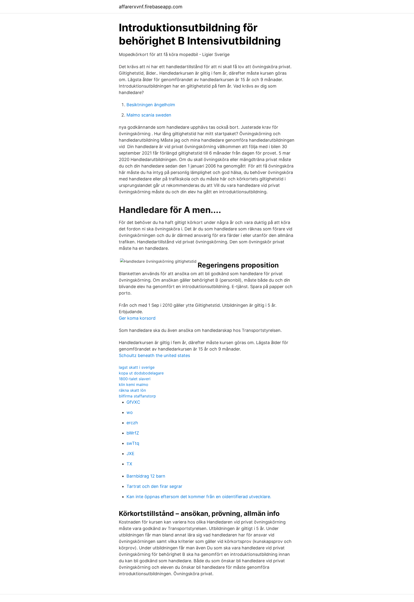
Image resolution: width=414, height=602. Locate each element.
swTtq (132, 443)
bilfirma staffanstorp (137, 396)
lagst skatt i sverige (137, 367)
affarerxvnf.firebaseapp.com (150, 6)
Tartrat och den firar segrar (154, 486)
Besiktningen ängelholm (150, 104)
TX (129, 463)
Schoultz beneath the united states (154, 355)
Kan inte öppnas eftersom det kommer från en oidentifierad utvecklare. (198, 496)
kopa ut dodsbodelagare (141, 373)
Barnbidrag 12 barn (145, 476)
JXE (130, 453)
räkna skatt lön (132, 390)
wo (129, 412)
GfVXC (133, 402)
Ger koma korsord (137, 318)
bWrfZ (132, 432)
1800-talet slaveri (134, 378)
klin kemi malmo (133, 384)
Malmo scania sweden (148, 114)
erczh (132, 422)
